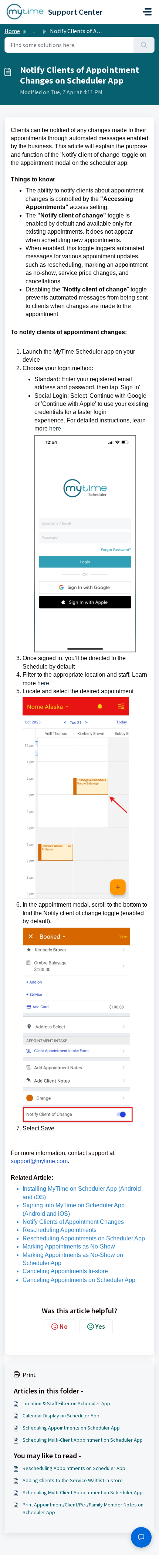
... (35, 31)
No (64, 1326)
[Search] (144, 45)
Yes (100, 1326)
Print (29, 1374)
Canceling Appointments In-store (65, 1271)
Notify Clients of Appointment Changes (73, 1222)
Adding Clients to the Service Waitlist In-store (73, 1480)
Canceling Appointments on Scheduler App (79, 1280)
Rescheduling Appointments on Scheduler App (84, 1238)
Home (12, 31)
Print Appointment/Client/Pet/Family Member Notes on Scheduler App (83, 1508)
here (55, 428)
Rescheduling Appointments (60, 1230)
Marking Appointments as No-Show (69, 1246)
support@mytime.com (39, 1161)
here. (44, 683)
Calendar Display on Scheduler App (61, 1415)
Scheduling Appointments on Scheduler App (71, 1427)
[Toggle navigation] (147, 11)
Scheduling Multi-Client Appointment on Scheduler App (83, 1440)
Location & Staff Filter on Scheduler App (66, 1403)
